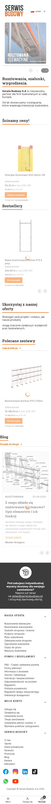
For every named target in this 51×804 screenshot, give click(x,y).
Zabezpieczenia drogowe (18, 640)
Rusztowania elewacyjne (17, 623)
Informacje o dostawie (16, 671)
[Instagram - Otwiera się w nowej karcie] (15, 771)
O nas (7, 740)
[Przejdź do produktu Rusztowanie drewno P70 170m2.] (25, 377)
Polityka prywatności (15, 688)
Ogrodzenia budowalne (16, 643)
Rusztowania (14, 496)
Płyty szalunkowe (13, 637)
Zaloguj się (10, 709)
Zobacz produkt (16, 195)
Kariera (8, 760)
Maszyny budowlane (15, 650)
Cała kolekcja (10, 348)
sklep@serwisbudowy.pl (27, 596)
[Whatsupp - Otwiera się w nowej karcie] (5, 781)
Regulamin (9, 685)
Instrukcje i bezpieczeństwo (19, 678)
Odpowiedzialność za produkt (20, 681)
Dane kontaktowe (13, 747)
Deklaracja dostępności (17, 695)
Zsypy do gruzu (12, 647)
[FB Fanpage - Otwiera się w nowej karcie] (5, 771)
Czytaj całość (13, 537)
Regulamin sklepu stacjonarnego (21, 691)
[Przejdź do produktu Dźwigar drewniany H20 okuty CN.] (25, 151)
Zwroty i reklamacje (15, 674)
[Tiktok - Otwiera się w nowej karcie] (34, 771)
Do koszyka (13, 280)
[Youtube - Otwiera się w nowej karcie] (15, 781)
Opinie (7, 743)
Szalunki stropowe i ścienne (19, 630)
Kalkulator (9, 763)
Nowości (9, 750)
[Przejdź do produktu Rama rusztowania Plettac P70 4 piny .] (25, 236)
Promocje (9, 753)
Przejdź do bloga (9, 444)
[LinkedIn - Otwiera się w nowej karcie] (25, 771)
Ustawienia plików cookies (19, 722)
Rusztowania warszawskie (18, 627)
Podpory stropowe (14, 633)
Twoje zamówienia (14, 719)
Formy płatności (13, 668)
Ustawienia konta (13, 716)
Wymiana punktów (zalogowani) (21, 726)
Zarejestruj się (11, 712)
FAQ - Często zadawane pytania (21, 664)
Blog (6, 757)
